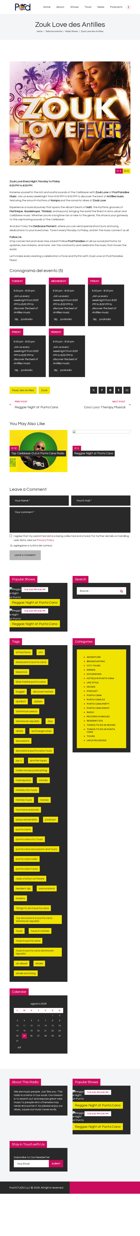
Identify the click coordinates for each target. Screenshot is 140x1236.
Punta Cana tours (27, 868)
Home (40, 31)
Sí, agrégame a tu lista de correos (31, 545)
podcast (50, 819)
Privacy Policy (45, 540)
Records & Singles (98, 716)
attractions (23, 652)
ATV (41, 652)
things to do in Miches (101, 725)
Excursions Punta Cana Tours (34, 750)
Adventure (94, 657)
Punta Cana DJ (96, 699)
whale (39, 963)
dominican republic (27, 721)
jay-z (19, 760)
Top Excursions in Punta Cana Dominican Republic (34, 919)
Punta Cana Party (98, 704)
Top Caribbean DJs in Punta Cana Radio (37, 453)
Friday (94, 281)
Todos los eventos (53, 31)
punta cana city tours (29, 839)
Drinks (19, 731)
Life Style (93, 682)
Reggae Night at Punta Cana (93, 453)
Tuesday (17, 281)
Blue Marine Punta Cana (31, 681)
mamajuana (23, 780)
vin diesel (21, 963)
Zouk (44, 390)
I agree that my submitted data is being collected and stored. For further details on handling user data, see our (71, 538)
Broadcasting (96, 661)
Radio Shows (71, 31)
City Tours (93, 665)
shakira (20, 898)
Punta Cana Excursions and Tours (36, 849)
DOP (50, 721)
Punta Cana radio (98, 708)
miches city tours (26, 790)
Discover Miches (43, 691)
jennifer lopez (38, 760)
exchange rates (41, 731)
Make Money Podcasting (31, 770)
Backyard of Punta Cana (31, 662)
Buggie (20, 691)
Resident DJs (23, 888)
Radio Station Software (30, 878)
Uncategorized (97, 740)
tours (19, 931)
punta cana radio (27, 859)
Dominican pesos (26, 711)
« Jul (18, 1047)
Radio (90, 712)
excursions (22, 740)
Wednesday (58, 281)
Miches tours (24, 800)
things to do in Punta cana (32, 908)
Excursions (94, 674)
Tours (91, 736)
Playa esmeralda (26, 819)
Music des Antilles (23, 390)
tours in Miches (40, 931)
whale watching (26, 973)
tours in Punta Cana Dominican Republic (35, 952)
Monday (56, 332)
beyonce (21, 672)
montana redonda (27, 809)
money (44, 800)
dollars (38, 701)
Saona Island (47, 888)
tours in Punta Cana (28, 940)
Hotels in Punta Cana (100, 678)
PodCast (92, 691)
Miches (43, 780)
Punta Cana (23, 829)
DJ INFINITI (21, 701)
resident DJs (95, 720)
